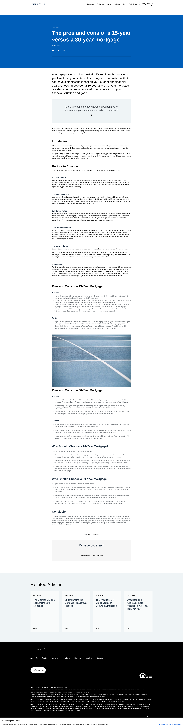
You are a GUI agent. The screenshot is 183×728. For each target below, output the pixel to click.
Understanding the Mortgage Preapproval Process (76, 603)
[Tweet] (91, 115)
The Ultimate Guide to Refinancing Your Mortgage (44, 603)
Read (35, 628)
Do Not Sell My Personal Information (170, 724)
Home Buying (37, 595)
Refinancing (95, 534)
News (89, 534)
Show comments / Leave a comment (92, 555)
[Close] (181, 719)
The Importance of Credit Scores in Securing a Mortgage (106, 603)
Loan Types (55, 27)
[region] (91, 723)
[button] (53, 50)
